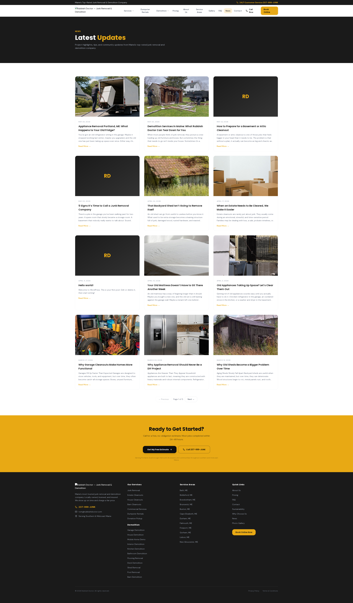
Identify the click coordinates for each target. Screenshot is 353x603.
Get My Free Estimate (158, 449)
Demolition (162, 11)
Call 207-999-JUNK (195, 449)
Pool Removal (133, 572)
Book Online (267, 11)
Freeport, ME (186, 528)
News (228, 11)
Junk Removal (133, 490)
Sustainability (238, 509)
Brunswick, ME (186, 504)
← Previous (164, 399)
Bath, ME (184, 490)
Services (128, 11)
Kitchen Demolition (136, 549)
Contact (238, 11)
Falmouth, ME (186, 523)
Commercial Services (137, 509)
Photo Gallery (238, 523)
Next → (191, 399)
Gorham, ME (185, 532)
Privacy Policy (253, 591)
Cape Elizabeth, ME (188, 514)
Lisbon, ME (184, 537)
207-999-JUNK (87, 507)
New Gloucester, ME (189, 542)
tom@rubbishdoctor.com (90, 511)
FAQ (220, 11)
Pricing (176, 11)
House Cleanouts (135, 499)
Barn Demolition (134, 577)
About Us (186, 10)
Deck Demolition (134, 563)
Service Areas (199, 10)
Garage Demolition (136, 530)
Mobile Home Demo (136, 539)
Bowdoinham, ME (187, 499)
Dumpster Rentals (145, 10)
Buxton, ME (185, 509)
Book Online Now (244, 532)
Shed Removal (133, 567)
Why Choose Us (239, 514)
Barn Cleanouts (134, 504)
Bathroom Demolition (137, 553)
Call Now (251, 10)
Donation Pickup (134, 518)
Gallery (212, 11)
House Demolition (135, 535)
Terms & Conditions (270, 591)
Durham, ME (185, 518)
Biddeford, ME (186, 495)
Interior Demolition (135, 544)
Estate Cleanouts (135, 495)
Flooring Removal (135, 558)
